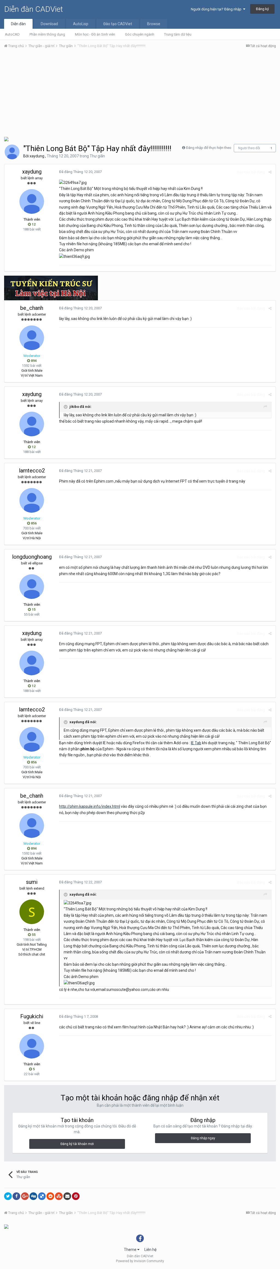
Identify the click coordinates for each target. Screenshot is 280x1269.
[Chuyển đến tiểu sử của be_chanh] (31, 337)
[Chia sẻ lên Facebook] (16, 1196)
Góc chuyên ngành (139, 34)
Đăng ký (262, 9)
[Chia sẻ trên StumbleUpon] (59, 1196)
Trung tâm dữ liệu (177, 34)
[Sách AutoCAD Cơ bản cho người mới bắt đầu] (6, 1226)
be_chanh (31, 308)
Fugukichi (31, 1016)
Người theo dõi (249, 148)
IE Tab (196, 743)
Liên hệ (150, 1249)
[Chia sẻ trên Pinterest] (76, 1196)
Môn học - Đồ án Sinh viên (95, 34)
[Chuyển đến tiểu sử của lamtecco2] (31, 500)
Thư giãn (97, 156)
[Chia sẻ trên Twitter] (8, 1196)
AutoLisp (80, 24)
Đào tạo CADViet (117, 24)
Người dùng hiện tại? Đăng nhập (217, 9)
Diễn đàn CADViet (33, 9)
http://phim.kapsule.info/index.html (89, 806)
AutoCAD (12, 34)
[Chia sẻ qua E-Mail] (67, 1196)
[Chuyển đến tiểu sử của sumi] (31, 911)
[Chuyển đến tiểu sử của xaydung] (12, 152)
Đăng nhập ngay (203, 1138)
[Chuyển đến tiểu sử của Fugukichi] (31, 1046)
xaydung (37, 156)
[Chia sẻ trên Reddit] (50, 1196)
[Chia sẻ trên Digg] (33, 1196)
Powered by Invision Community (140, 1261)
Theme (130, 1249)
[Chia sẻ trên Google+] (25, 1196)
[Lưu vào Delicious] (42, 1196)
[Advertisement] (140, 94)
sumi (31, 882)
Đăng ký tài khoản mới (77, 1144)
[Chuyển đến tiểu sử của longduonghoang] (31, 586)
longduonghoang (32, 556)
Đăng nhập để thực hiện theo (208, 148)
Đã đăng (80, 172)
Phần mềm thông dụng (47, 34)
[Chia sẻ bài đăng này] (270, 172)
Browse (153, 24)
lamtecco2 (32, 470)
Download (49, 24)
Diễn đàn (18, 24)
